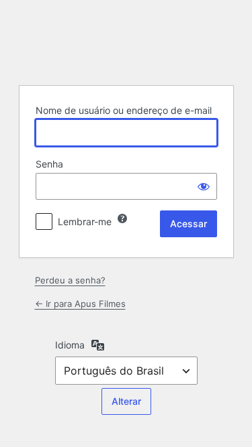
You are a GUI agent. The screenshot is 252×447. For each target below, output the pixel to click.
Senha (49, 164)
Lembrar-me (85, 221)
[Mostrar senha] (203, 186)
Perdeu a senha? (70, 280)
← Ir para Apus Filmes (80, 303)
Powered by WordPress (126, 41)
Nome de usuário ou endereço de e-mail (124, 110)
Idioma (70, 344)
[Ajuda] (122, 218)
